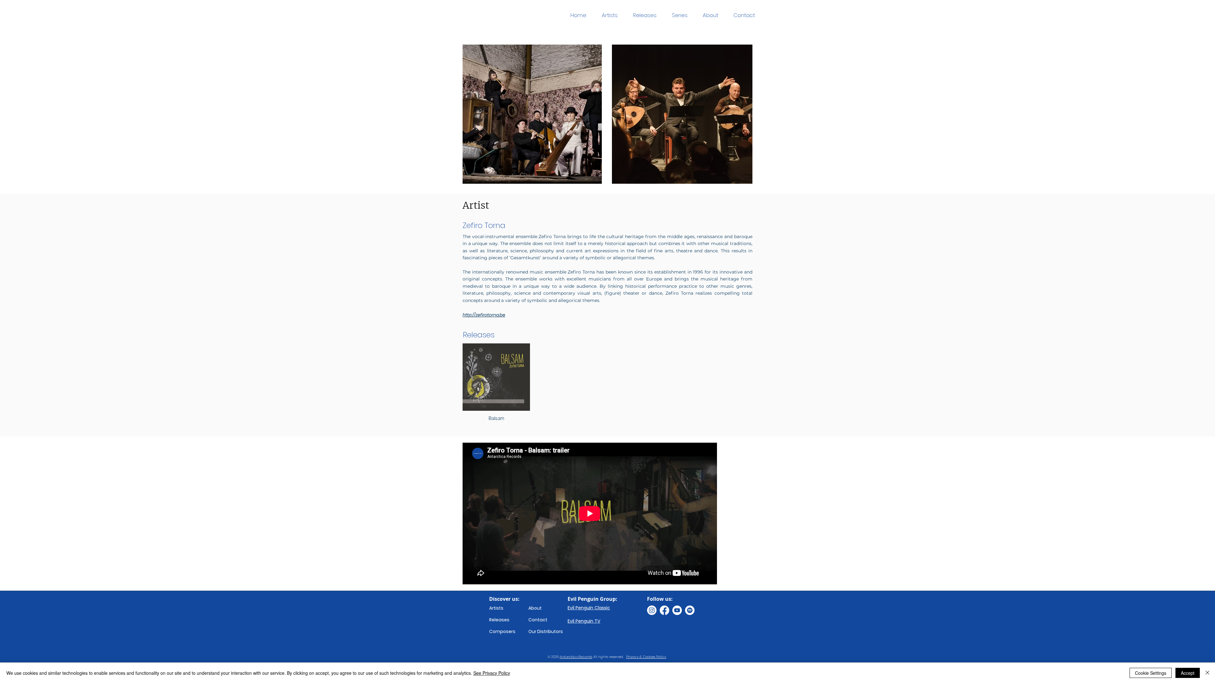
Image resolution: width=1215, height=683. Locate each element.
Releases (499, 620)
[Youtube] (677, 610)
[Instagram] (652, 610)
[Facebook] (664, 610)
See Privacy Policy (491, 673)
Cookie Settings (1150, 673)
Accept (1187, 673)
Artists (496, 608)
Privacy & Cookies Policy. (646, 656)
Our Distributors (545, 631)
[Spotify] (690, 610)
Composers (502, 631)
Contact (537, 620)
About (535, 608)
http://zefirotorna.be (484, 315)
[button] (679, 15)
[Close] (1207, 673)
